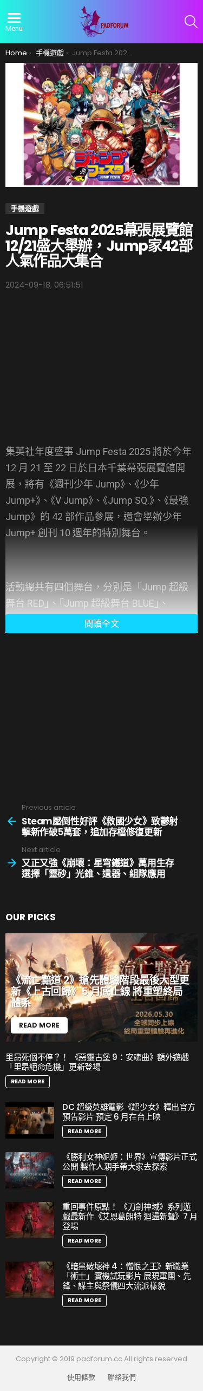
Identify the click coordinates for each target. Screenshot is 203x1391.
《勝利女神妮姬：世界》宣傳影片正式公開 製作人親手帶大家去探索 (129, 1161)
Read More (27, 1081)
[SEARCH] (191, 21)
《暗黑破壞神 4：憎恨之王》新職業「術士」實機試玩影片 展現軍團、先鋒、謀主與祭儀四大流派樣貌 (126, 1275)
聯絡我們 (122, 1377)
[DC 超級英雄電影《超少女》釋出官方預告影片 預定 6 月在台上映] (29, 1120)
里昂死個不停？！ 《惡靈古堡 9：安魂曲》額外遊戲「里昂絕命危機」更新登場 (97, 1061)
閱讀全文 (101, 624)
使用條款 (81, 1377)
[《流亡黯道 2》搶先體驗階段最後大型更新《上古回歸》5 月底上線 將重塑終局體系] (101, 987)
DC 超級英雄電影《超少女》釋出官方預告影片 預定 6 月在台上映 (128, 1111)
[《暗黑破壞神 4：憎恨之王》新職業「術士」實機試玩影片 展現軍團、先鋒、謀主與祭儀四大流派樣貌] (29, 1280)
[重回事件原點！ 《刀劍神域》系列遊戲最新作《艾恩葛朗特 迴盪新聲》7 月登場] (29, 1220)
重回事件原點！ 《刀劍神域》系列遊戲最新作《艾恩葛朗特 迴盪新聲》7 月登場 (130, 1216)
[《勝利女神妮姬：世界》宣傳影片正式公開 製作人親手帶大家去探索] (29, 1170)
